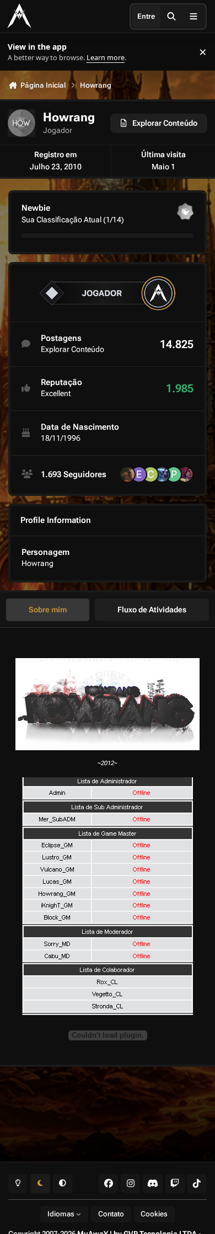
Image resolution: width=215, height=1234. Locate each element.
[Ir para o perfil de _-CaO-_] (150, 474)
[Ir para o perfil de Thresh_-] (185, 474)
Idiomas (61, 1214)
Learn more (21, 52)
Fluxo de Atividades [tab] (151, 609)
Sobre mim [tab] (48, 609)
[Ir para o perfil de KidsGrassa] (162, 474)
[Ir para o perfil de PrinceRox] (173, 474)
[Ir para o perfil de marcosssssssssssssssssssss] (127, 474)
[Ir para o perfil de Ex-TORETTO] (139, 474)
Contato (111, 1214)
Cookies (154, 1214)
